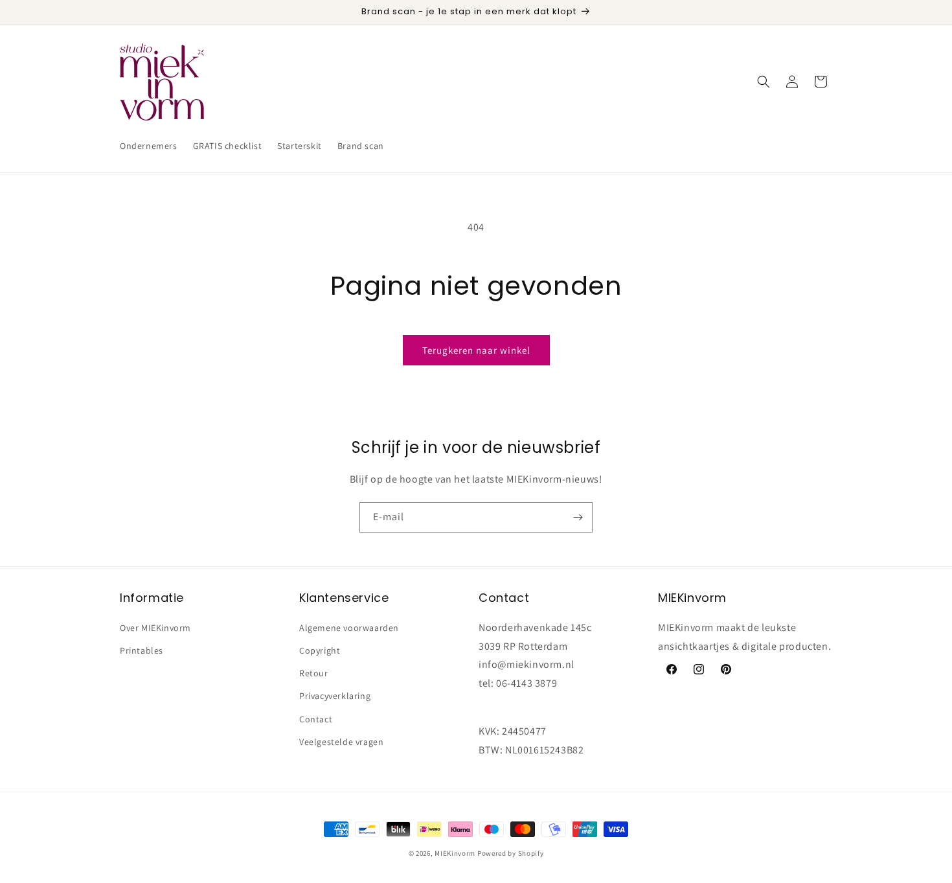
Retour (313, 672)
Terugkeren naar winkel (476, 350)
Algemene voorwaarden (349, 627)
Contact (315, 718)
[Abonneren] (577, 517)
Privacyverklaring (334, 696)
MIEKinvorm (455, 853)
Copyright (319, 650)
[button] (763, 81)
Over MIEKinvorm (155, 627)
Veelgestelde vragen (341, 741)
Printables (141, 650)
